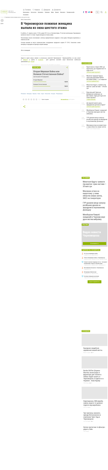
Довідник (47, 9)
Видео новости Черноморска (92, 233)
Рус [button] (97, 12)
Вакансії (57, 12)
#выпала (35, 93)
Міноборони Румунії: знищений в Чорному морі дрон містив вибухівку (96, 112)
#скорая (53, 93)
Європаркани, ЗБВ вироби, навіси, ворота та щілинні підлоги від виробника (93, 403)
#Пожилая (23, 93)
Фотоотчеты (33, 12)
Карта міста (62, 12)
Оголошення (25, 14)
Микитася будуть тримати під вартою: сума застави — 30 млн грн (96, 86)
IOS (29, 61)
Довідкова (47, 12)
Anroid (32, 61)
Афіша (52, 12)
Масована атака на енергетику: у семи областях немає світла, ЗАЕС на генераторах (96, 127)
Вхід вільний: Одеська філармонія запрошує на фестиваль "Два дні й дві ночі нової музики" (96, 94)
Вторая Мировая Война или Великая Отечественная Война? (48, 73)
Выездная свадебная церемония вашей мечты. (93, 349)
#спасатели (47, 93)
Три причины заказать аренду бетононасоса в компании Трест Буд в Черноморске (92, 416)
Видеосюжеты (26, 12)
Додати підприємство (94, 281)
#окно (38, 93)
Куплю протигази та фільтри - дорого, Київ (94, 428)
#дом (42, 93)
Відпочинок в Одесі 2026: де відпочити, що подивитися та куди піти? (96, 68)
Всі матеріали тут (94, 243)
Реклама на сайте (70, 12)
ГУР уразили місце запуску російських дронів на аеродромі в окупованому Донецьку (96, 119)
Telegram (25, 59)
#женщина (29, 93)
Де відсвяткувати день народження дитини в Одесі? (95, 104)
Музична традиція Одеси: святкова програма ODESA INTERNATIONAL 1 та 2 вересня (96, 77)
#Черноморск (59, 93)
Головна (28, 9)
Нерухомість (40, 12)
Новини (37, 9)
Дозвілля (57, 9)
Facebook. (40, 59)
